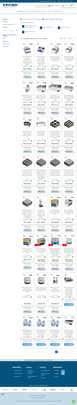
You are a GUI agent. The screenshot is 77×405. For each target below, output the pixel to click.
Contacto (43, 378)
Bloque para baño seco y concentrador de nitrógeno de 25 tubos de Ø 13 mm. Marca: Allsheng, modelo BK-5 (55, 172)
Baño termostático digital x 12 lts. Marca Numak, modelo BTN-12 (41, 97)
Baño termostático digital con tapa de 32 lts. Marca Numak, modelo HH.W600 (69, 332)
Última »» (73, 352)
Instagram (57, 373)
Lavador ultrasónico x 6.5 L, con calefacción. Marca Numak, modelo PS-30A (41, 251)
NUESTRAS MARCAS (36, 11)
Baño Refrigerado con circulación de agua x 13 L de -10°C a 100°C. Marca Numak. (41, 332)
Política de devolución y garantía (31, 372)
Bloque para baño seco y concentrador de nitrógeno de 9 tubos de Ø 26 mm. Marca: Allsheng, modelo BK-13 (27, 173)
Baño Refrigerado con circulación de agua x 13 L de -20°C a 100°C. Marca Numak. (55, 332)
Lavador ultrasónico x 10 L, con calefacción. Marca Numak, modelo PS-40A (55, 212)
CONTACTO (49, 11)
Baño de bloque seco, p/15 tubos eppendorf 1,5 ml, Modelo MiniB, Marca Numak (55, 59)
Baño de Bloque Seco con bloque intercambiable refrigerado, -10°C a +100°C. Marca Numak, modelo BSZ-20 (27, 60)
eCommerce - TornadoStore (32, 401)
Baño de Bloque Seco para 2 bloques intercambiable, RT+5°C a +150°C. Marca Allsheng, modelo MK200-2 (69, 291)
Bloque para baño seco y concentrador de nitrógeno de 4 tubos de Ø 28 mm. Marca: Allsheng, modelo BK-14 (55, 135)
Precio (4, 27)
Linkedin (57, 376)
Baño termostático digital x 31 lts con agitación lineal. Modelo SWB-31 (41, 133)
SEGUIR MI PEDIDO (57, 11)
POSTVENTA (28, 11)
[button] (60, 401)
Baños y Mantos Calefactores (53, 19)
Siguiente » (66, 352)
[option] (6, 389)
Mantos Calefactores (30, 31)
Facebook (57, 370)
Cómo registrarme (45, 370)
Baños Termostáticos (48, 27)
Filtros (5, 19)
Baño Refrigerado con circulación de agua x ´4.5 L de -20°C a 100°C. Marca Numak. (27, 332)
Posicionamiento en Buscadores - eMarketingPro (49, 401)
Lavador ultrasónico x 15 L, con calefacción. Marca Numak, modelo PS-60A (69, 212)
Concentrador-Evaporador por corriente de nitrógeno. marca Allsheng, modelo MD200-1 (41, 213)
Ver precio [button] (69, 304)
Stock (4, 22)
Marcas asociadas (18, 373)
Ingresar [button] (59, 5)
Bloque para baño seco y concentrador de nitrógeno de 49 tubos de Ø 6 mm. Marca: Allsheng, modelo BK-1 (69, 172)
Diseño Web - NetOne (21, 401)
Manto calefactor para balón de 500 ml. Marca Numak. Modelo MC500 (41, 289)
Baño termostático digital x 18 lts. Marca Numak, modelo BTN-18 (55, 97)
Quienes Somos (18, 370)
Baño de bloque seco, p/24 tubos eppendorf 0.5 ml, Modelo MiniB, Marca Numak (69, 59)
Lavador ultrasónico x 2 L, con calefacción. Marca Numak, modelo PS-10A (27, 251)
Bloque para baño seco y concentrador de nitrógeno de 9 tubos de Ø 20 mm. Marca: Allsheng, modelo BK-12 (69, 135)
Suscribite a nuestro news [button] (46, 1)
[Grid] (61, 38)
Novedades (17, 376)
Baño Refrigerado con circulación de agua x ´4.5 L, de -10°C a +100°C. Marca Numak (27, 97)
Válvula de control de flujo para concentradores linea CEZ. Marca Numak (55, 289)
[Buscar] (53, 5)
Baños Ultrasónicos (65, 27)
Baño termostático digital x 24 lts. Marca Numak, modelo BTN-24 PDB (69, 97)
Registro (66, 5)
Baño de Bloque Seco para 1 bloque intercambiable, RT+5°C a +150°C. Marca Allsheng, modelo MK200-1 (41, 60)
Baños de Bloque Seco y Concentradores (31, 26)
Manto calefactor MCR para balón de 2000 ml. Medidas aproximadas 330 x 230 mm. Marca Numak (69, 251)
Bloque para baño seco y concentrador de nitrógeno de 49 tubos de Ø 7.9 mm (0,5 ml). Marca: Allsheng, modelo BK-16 (27, 213)
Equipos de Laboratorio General (9, 35)
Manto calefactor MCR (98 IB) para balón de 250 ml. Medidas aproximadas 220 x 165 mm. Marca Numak (55, 251)
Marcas (5, 41)
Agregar (28, 77)
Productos (21, 11)
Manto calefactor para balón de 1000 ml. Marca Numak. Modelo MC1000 (27, 289)
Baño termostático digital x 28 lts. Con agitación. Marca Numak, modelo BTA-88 (27, 134)
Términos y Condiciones (38, 398)
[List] (64, 38)
